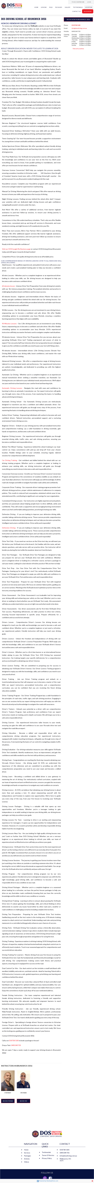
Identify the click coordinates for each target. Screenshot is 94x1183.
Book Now (87, 11)
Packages (58, 7)
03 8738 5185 (14, 1041)
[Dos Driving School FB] (50, 1178)
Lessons (44, 7)
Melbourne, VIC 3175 (65, 1159)
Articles (27, 1159)
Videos (26, 1162)
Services (27, 1153)
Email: (66, 28)
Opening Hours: (66, 35)
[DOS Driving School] (11, 4)
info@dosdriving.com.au (79, 28)
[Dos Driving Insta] (45, 1178)
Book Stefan (8, 1101)
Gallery (67, 7)
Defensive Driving (8, 528)
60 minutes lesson (8, 286)
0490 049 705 (16, 1045)
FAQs (51, 7)
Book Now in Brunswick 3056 (78, 19)
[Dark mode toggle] (92, 1181)
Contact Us (76, 11)
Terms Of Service (48, 1155)
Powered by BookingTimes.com (48, 1181)
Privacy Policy (47, 1158)
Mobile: (66, 31)
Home (36, 7)
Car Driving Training (10, 460)
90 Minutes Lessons (9, 324)
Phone (78, 2)
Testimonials (78, 7)
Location (88, 7)
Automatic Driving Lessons (12, 388)
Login (89, 2)
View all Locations (78, 48)
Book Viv (23, 1101)
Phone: (66, 25)
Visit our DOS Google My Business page (16, 249)
